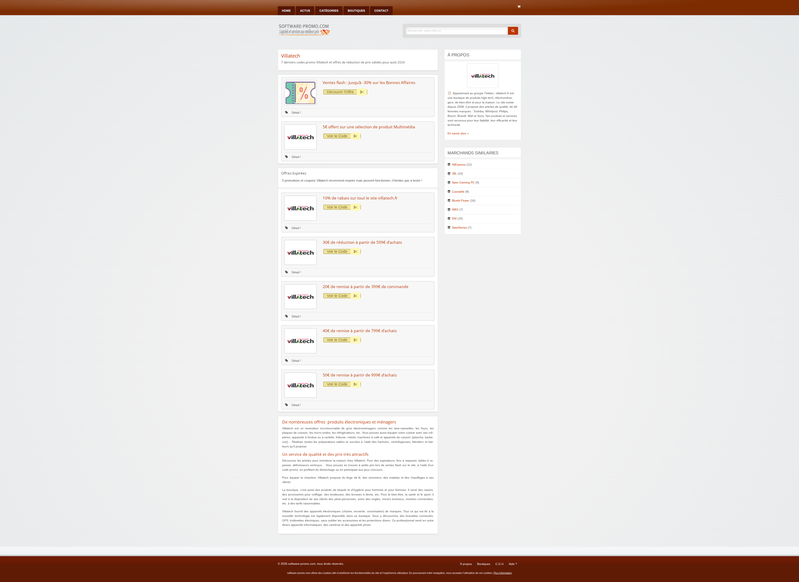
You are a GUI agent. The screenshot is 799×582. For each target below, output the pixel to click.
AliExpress (459, 164)
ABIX (455, 209)
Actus (305, 10)
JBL (454, 173)
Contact (381, 10)
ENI (454, 218)
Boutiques (356, 10)
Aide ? (513, 564)
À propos (466, 564)
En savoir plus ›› (458, 133)
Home (286, 10)
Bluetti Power (460, 200)
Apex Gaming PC (463, 182)
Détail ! (296, 112)
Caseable (458, 191)
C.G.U (499, 564)
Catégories (328, 10)
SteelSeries (459, 227)
